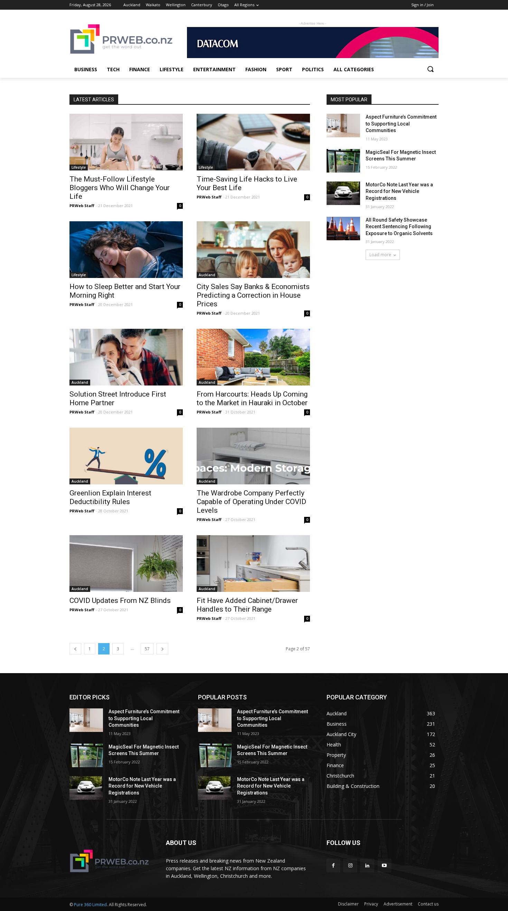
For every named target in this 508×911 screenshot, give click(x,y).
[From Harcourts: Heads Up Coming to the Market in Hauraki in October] (253, 357)
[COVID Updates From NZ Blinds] (126, 563)
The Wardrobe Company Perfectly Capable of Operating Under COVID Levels (251, 501)
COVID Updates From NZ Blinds (120, 600)
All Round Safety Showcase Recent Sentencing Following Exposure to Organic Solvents (399, 226)
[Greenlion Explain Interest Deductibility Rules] (126, 456)
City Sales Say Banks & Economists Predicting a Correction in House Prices (253, 295)
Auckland (207, 274)
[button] (430, 69)
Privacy (371, 904)
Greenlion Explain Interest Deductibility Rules (110, 497)
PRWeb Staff (81, 205)
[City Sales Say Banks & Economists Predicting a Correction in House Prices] (253, 249)
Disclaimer (348, 904)
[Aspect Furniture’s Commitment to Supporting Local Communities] (343, 125)
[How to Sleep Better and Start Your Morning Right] (126, 249)
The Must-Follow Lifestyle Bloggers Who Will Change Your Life (119, 188)
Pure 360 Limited (90, 905)
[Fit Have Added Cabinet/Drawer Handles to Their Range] (253, 563)
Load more (380, 255)
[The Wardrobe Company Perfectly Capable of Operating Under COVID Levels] (253, 456)
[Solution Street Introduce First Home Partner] (126, 357)
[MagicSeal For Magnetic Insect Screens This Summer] (343, 161)
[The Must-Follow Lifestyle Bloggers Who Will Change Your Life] (126, 142)
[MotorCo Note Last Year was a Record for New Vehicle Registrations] (343, 193)
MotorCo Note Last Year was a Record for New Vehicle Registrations (399, 191)
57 (147, 649)
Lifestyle (79, 167)
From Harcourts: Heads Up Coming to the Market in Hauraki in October (252, 398)
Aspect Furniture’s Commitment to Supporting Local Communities (401, 123)
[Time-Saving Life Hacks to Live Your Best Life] (253, 142)
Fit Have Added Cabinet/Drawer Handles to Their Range (247, 604)
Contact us (428, 904)
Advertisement (398, 904)
